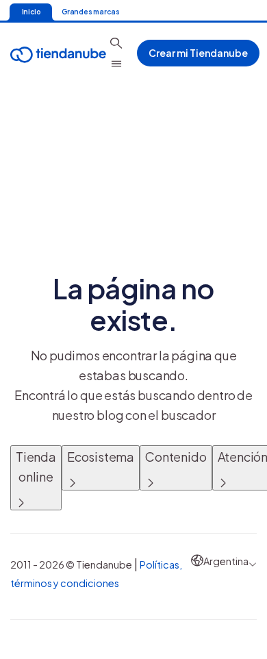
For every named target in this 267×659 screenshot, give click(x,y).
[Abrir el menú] (116, 63)
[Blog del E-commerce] (58, 53)
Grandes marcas (90, 12)
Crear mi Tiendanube (198, 53)
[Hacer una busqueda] (116, 43)
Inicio (31, 12)
